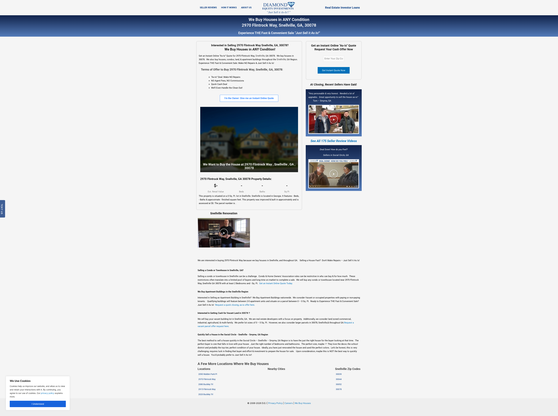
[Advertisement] (223, 251)
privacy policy (47, 393)
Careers (289, 403)
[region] (38, 393)
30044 (339, 379)
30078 (339, 389)
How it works (229, 7)
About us (246, 7)
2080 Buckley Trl (205, 384)
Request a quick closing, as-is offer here (234, 305)
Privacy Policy (275, 403)
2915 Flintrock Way (207, 389)
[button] (333, 119)
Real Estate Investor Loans (342, 7)
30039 (339, 374)
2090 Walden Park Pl (207, 374)
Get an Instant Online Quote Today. (276, 283)
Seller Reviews (208, 7)
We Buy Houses (303, 403)
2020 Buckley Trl (205, 394)
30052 (339, 384)
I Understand (38, 404)
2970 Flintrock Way (207, 379)
